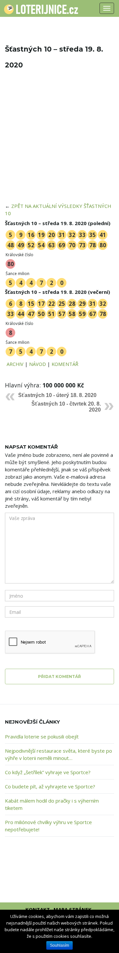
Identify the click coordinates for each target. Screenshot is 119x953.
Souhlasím (59, 945)
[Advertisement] (59, 140)
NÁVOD (37, 364)
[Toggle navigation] (106, 8)
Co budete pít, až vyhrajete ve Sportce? (50, 786)
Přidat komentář (59, 676)
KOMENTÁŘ (65, 364)
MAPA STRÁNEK (73, 909)
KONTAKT (37, 909)
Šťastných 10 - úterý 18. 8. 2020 (57, 395)
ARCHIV (15, 364)
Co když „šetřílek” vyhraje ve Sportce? (48, 772)
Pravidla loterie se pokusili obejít (42, 736)
